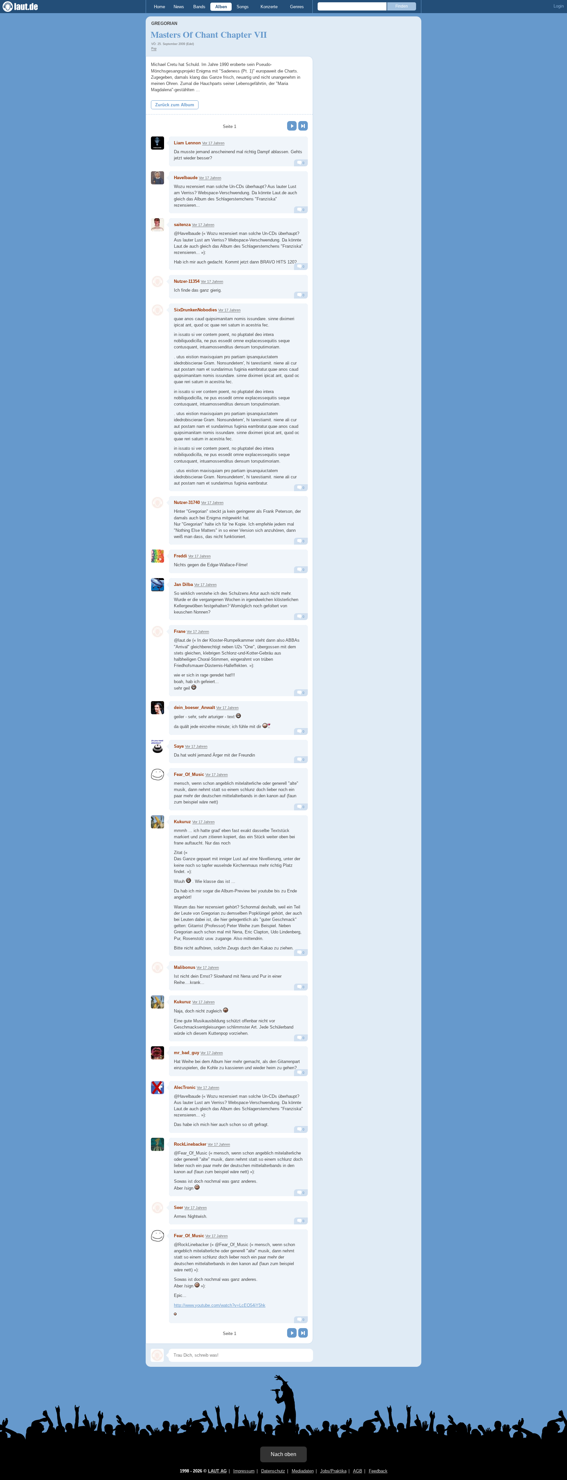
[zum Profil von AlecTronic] (157, 1087)
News (179, 6)
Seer (178, 1207)
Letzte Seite (303, 126)
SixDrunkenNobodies (195, 309)
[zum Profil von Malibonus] (157, 967)
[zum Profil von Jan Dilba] (157, 584)
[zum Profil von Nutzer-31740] (157, 502)
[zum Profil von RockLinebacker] (157, 1144)
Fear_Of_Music (189, 774)
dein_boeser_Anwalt (194, 707)
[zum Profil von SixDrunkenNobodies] (157, 310)
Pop (154, 48)
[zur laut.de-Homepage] (26, 6)
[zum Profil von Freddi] (157, 556)
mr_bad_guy (186, 1052)
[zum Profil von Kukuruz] (157, 821)
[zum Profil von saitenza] (157, 224)
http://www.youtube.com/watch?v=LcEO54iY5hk (219, 1305)
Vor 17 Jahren (213, 143)
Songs (243, 6)
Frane (179, 631)
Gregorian (164, 23)
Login (559, 6)
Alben (221, 6)
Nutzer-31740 (187, 502)
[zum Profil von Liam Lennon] (157, 143)
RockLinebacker (190, 1144)
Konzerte (269, 6)
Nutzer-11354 (187, 281)
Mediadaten (303, 1471)
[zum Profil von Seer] (157, 1207)
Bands (199, 6)
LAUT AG (217, 1471)
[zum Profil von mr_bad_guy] (157, 1052)
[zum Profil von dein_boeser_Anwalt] (157, 707)
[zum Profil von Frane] (157, 631)
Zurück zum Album (174, 104)
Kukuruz (182, 821)
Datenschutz (273, 1471)
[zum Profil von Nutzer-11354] (157, 281)
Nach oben (283, 1454)
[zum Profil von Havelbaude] (157, 177)
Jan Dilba (183, 584)
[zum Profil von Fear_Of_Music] (157, 774)
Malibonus (184, 967)
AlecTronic (185, 1087)
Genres (297, 6)
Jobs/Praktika (333, 1471)
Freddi (180, 555)
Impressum (244, 1471)
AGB (357, 1471)
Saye (179, 746)
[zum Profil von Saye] (157, 746)
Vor (292, 126)
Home (159, 6)
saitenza (182, 224)
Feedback (378, 1471)
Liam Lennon (187, 142)
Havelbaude (186, 177)
